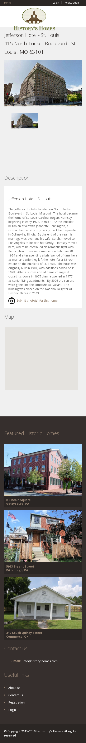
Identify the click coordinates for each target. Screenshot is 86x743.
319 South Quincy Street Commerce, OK (24, 634)
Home (7, 2)
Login (56, 2)
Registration (72, 2)
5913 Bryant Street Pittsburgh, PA (20, 568)
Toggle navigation (7, 17)
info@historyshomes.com (40, 661)
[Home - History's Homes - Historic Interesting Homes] (34, 21)
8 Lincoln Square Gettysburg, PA (18, 502)
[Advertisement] (37, 157)
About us (14, 688)
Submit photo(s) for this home (36, 300)
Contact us (15, 695)
